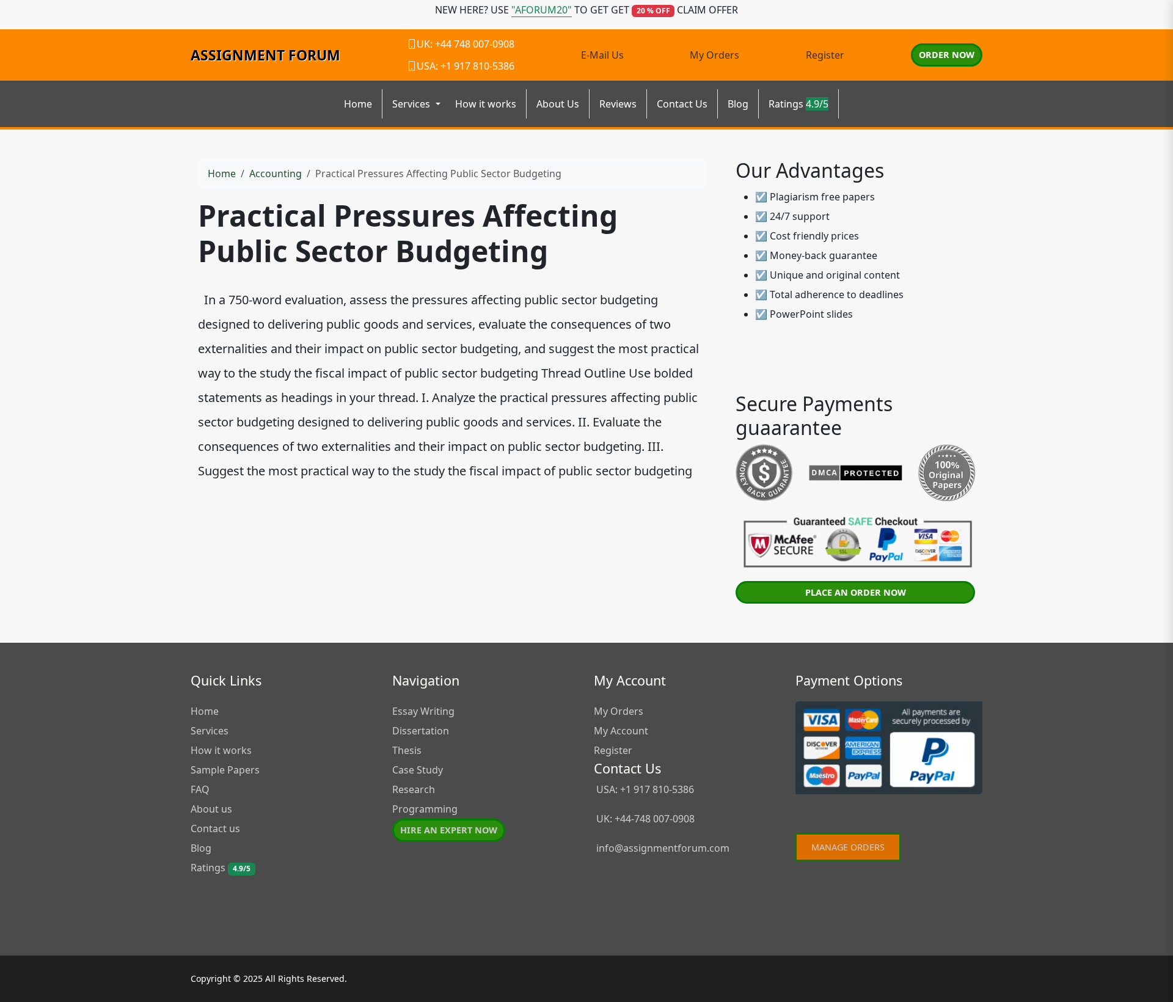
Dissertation (420, 730)
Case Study (417, 770)
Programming (425, 809)
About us (211, 809)
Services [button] (412, 104)
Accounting (275, 173)
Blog (738, 104)
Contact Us (682, 104)
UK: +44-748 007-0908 (644, 818)
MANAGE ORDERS (848, 847)
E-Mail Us (602, 55)
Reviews (618, 104)
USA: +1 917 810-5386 (644, 789)
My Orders (714, 55)
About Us (557, 104)
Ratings (798, 104)
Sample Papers (225, 770)
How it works (485, 104)
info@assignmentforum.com (662, 848)
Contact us (215, 828)
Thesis (407, 750)
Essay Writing (423, 711)
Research (413, 789)
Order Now (946, 54)
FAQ (200, 789)
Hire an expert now (448, 830)
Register (825, 55)
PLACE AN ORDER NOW (855, 592)
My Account (621, 730)
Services (209, 730)
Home (358, 104)
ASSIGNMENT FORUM (265, 55)
